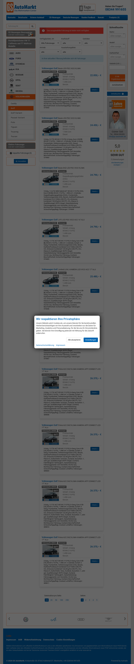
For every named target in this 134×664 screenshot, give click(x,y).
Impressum (60, 345)
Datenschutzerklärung (45, 345)
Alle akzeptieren (74, 340)
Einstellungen (90, 340)
